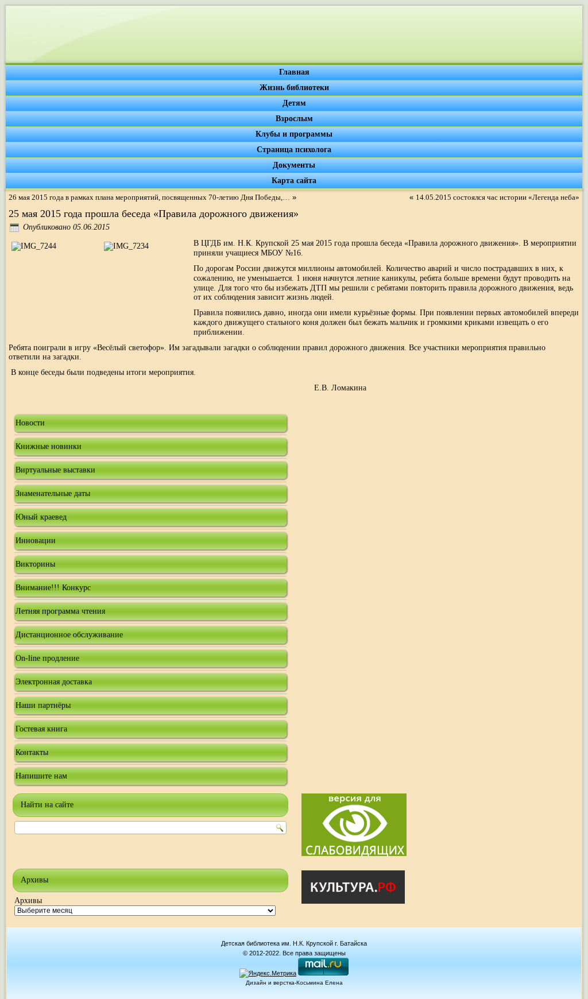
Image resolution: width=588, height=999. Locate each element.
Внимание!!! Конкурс (53, 587)
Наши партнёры (43, 705)
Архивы (28, 900)
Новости (30, 423)
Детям (294, 103)
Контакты (32, 752)
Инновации (36, 540)
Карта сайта (294, 180)
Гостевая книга (41, 729)
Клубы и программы (294, 134)
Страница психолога (294, 149)
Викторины (35, 564)
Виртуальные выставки (55, 470)
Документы (294, 165)
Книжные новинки (49, 446)
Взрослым (294, 118)
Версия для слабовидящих (354, 824)
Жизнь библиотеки (294, 87)
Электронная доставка (54, 681)
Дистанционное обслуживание (69, 634)
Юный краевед (41, 517)
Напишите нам (41, 776)
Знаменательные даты (53, 493)
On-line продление (47, 658)
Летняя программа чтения (60, 611)
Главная (294, 72)
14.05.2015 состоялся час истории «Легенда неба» (497, 197)
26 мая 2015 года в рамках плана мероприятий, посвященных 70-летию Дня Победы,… (149, 197)
